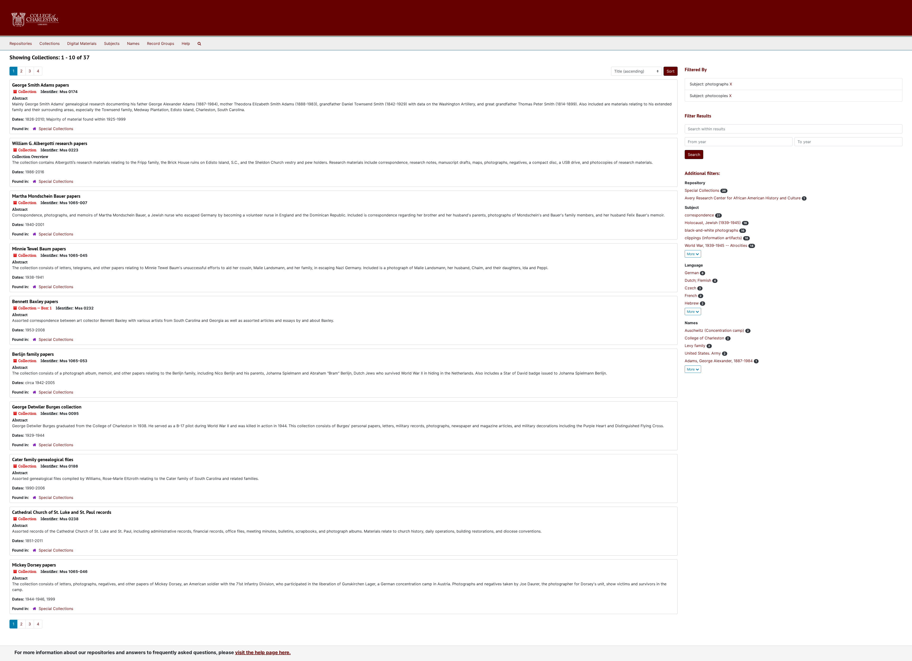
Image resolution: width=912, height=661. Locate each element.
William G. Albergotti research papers (49, 143)
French (691, 295)
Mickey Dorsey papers (34, 565)
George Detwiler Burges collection (46, 407)
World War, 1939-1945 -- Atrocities (716, 245)
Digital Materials (81, 43)
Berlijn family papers (33, 354)
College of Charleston (705, 338)
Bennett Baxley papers (35, 301)
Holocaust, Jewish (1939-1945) (713, 222)
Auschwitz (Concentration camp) (715, 330)
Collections (49, 43)
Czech (691, 288)
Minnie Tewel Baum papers (39, 249)
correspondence (700, 215)
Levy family (696, 345)
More (691, 254)
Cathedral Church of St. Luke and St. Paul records (61, 512)
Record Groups (160, 43)
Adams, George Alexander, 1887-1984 (719, 360)
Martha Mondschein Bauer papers (46, 196)
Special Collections (56, 128)
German (692, 272)
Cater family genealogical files (42, 459)
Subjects (111, 43)
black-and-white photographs (712, 230)
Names (133, 43)
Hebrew (692, 303)
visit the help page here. (263, 652)
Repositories (21, 43)
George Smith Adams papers (40, 85)
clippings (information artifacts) (714, 237)
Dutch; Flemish (698, 280)
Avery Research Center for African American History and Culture (743, 198)
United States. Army (703, 353)
